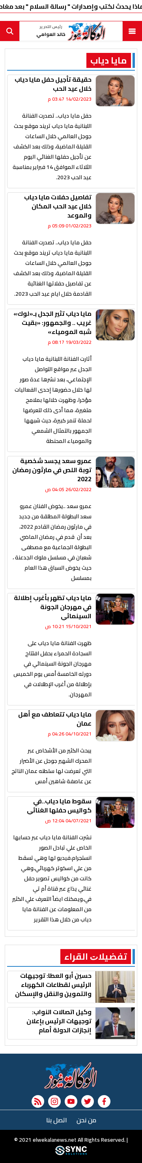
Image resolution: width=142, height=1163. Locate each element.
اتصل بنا (56, 1120)
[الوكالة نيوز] (71, 1075)
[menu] (132, 31)
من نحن (86, 1120)
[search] (10, 31)
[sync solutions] (71, 1153)
